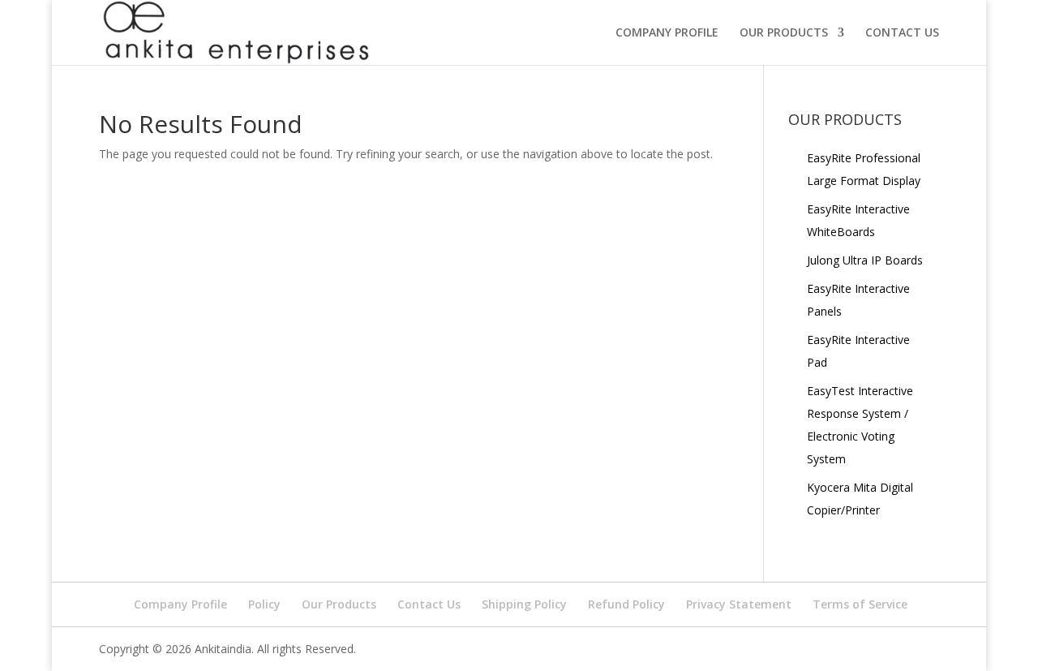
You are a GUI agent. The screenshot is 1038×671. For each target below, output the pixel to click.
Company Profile (667, 33)
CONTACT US (902, 33)
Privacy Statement (738, 604)
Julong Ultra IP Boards (865, 260)
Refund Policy (626, 604)
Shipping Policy (524, 604)
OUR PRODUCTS (784, 33)
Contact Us (429, 604)
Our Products (339, 604)
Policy (264, 604)
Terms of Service (860, 604)
